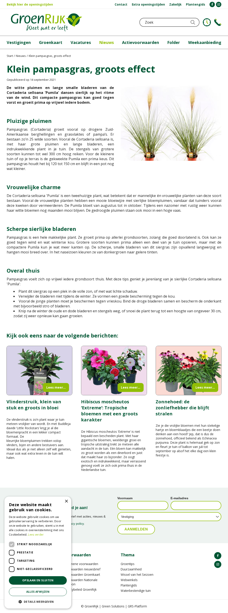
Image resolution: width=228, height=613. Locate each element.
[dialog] (37, 553)
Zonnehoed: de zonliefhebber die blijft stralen (182, 408)
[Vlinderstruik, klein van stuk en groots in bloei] (39, 370)
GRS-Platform (137, 606)
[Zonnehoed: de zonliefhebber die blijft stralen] (188, 370)
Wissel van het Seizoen (137, 574)
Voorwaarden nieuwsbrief (82, 569)
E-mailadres (179, 498)
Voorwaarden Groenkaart (82, 574)
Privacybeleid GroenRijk (80, 589)
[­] (212, 4)
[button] (38, 601)
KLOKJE (207, 22)
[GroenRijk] (46, 22)
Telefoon (217, 22)
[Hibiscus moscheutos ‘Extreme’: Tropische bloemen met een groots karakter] (114, 370)
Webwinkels (129, 580)
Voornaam (124, 498)
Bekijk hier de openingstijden (30, 4)
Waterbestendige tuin (136, 590)
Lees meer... (56, 387)
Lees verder (36, 534)
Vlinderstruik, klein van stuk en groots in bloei (33, 405)
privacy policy (74, 523)
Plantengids (129, 585)
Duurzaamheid (131, 569)
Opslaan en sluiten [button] (37, 580)
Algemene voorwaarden (81, 564)
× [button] (66, 501)
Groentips (127, 564)
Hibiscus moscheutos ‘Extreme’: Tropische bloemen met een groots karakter (109, 411)
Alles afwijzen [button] (38, 592)
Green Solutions (113, 606)
